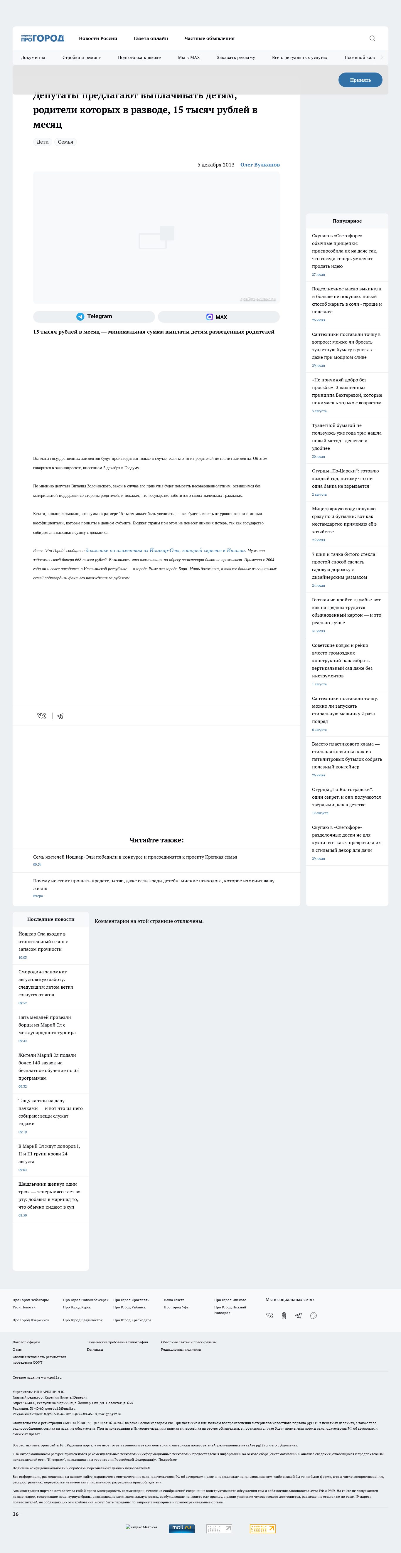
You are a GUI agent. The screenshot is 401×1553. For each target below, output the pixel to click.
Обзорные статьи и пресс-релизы (189, 1342)
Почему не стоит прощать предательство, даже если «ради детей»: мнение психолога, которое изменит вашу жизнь (153, 888)
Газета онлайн (151, 38)
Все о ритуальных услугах (299, 57)
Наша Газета (174, 1300)
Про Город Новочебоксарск (85, 1300)
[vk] (42, 716)
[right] (381, 57)
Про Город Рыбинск (129, 1307)
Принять (360, 80)
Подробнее (168, 1459)
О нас (17, 1349)
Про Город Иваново (230, 1300)
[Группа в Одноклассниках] (284, 1315)
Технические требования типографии (117, 1342)
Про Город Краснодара (132, 1320)
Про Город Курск (77, 1307)
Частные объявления (210, 38)
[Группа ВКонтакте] (269, 1315)
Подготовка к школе (139, 57)
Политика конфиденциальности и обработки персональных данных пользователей (81, 1468)
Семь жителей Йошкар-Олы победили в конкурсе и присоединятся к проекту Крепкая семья (135, 860)
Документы (33, 57)
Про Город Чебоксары (31, 1300)
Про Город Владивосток (82, 1320)
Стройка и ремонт (82, 57)
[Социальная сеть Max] (219, 317)
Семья (65, 141)
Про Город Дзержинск (31, 1320)
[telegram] (62, 716)
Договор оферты (26, 1342)
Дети (43, 141)
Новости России (98, 38)
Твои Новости (24, 1307)
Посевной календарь (367, 57)
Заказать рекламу (236, 57)
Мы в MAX (189, 57)
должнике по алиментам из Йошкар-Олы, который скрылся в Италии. (166, 550)
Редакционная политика (181, 1349)
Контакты (95, 1349)
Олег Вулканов (260, 164)
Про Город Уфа (176, 1307)
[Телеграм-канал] (94, 317)
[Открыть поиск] (372, 38)
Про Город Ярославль (131, 1300)
